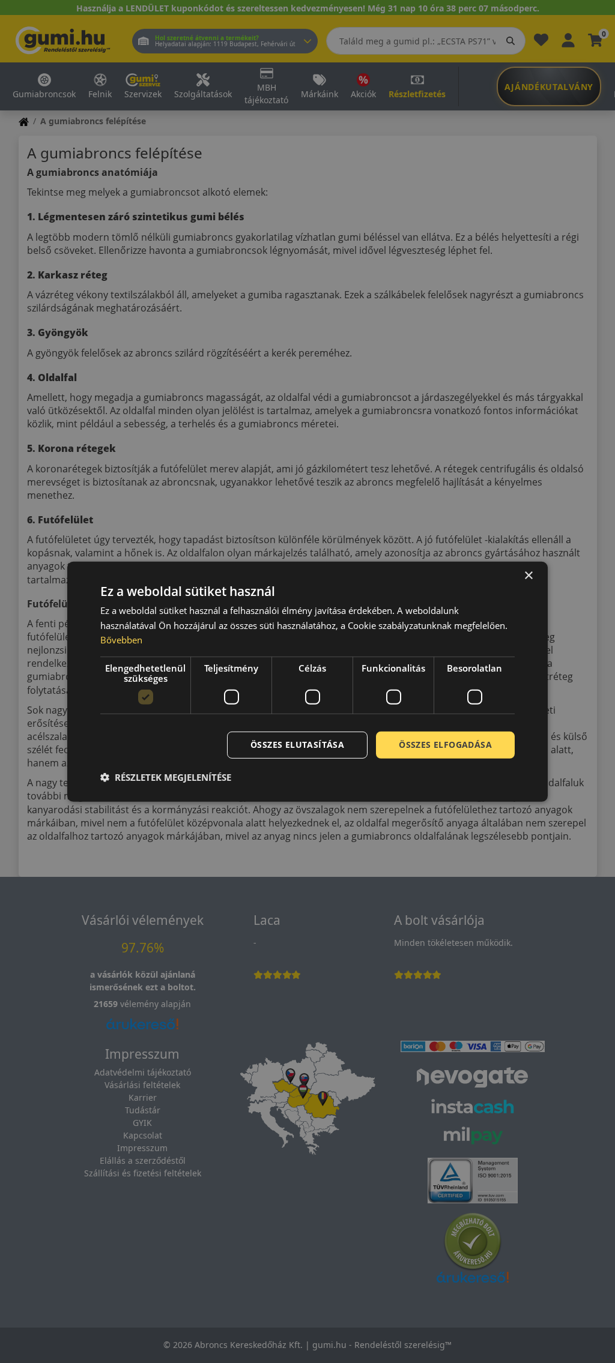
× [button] (528, 575)
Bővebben (121, 640)
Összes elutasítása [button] (297, 744)
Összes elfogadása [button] (445, 744)
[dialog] (307, 681)
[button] (165, 777)
